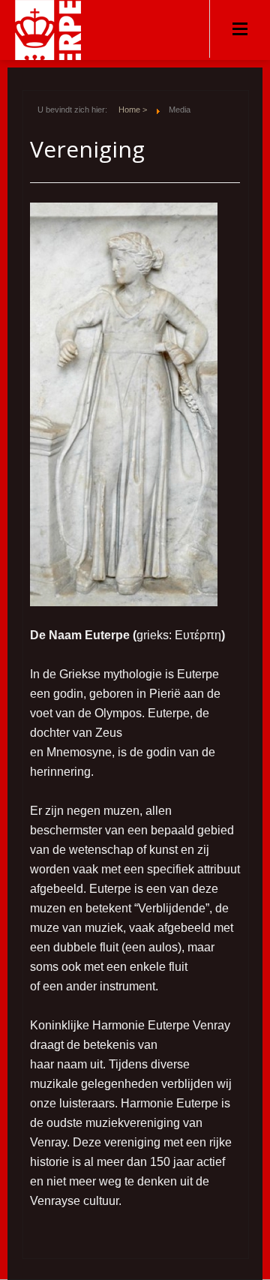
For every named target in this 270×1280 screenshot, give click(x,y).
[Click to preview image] (124, 403)
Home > (132, 109)
